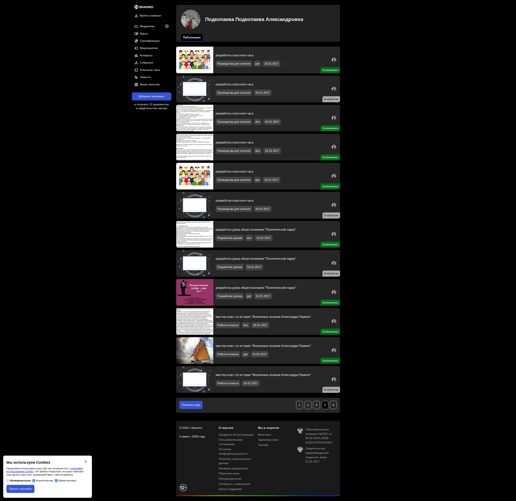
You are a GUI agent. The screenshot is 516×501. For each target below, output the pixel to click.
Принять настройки (20, 488)
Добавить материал (151, 96)
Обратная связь (229, 473)
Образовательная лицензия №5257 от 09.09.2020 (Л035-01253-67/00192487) (318, 436)
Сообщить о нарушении (234, 483)
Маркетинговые (67, 480)
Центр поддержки (230, 489)
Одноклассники (268, 439)
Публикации (192, 37)
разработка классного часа (234, 55)
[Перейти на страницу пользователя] (334, 62)
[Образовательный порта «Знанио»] (142, 8)
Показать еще (191, 404)
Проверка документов (233, 468)
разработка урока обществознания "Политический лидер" (256, 229)
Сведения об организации (236, 434)
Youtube (263, 445)
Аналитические (44, 480)
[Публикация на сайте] (168, 26)
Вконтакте (264, 434)
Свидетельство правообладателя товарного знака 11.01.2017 (317, 455)
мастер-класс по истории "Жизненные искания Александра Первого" (263, 316)
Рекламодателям (230, 478)
